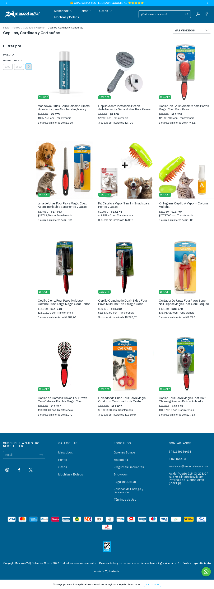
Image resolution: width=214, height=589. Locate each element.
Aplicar (28, 66)
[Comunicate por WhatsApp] (206, 571)
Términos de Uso (125, 499)
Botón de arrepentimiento (194, 563)
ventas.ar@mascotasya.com (188, 466)
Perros (84, 11)
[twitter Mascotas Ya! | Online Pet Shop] (31, 469)
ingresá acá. (166, 563)
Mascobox (61, 11)
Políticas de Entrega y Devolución (128, 491)
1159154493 (177, 459)
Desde (7, 60)
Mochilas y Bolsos (66, 17)
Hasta (18, 60)
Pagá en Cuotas (125, 481)
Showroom (121, 474)
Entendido (152, 584)
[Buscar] (186, 14)
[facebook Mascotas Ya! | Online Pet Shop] (19, 469)
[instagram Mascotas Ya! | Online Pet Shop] (7, 469)
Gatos (104, 11)
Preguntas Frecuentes (129, 467)
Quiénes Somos (124, 452)
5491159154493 (180, 451)
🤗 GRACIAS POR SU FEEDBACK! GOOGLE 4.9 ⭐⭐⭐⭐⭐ (107, 2)
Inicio (6, 27)
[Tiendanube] (107, 571)
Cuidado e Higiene (34, 27)
